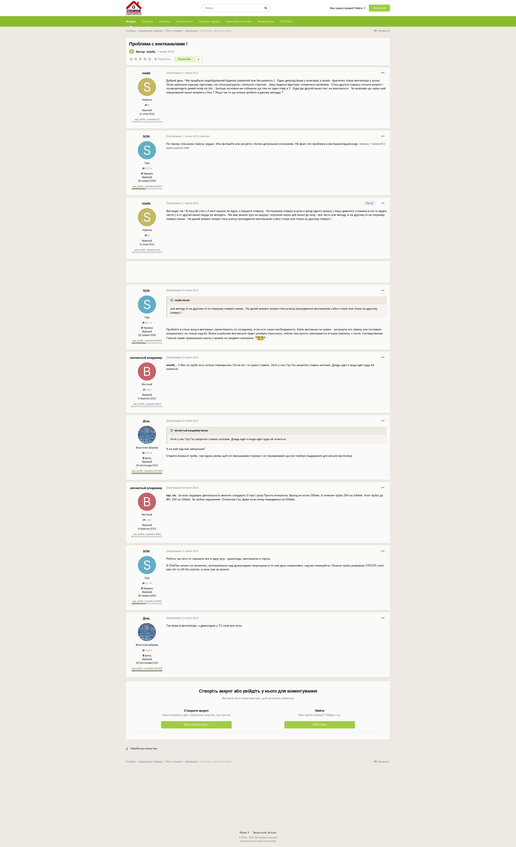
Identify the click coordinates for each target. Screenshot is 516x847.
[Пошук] (265, 8)
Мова (244, 832)
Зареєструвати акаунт (196, 724)
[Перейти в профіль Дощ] (147, 435)
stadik (151, 51)
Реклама (165, 21)
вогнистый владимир (146, 357)
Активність (184, 21)
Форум (131, 21)
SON (146, 136)
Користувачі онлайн (239, 21)
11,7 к (148, 168)
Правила (147, 21)
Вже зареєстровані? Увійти (347, 8)
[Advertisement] (239, 273)
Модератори (266, 21)
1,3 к (148, 389)
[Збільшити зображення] (260, 338)
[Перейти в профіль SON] (147, 150)
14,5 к (148, 453)
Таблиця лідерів (209, 21)
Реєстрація (379, 8)
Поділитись (163, 59)
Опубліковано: (182, 73)
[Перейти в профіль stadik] (131, 51)
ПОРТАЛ (285, 21)
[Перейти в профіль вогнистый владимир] (147, 371)
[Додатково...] (383, 73)
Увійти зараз (319, 724)
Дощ (146, 421)
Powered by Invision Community (258, 841)
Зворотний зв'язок (264, 832)
